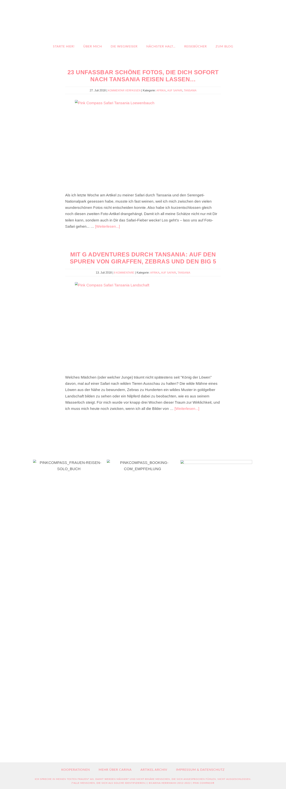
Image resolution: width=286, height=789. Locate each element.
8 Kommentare (124, 272)
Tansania (190, 90)
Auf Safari (174, 90)
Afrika (161, 90)
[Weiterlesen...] (107, 226)
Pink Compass (140, 22)
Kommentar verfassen (124, 90)
